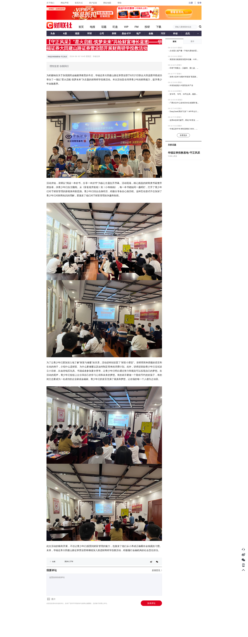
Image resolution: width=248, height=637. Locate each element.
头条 (53, 33)
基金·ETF (126, 33)
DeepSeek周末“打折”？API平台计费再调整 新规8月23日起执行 (184, 111)
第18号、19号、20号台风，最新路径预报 (184, 94)
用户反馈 (93, 3)
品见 (187, 33)
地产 (138, 33)
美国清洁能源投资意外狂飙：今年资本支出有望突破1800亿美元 (184, 59)
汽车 (163, 33)
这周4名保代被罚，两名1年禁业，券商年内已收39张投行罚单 (184, 120)
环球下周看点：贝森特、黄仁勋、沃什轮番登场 (184, 68)
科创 (175, 33)
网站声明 (64, 3)
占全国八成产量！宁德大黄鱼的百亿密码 (184, 50)
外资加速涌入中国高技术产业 (181, 85)
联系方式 (79, 3)
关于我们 (50, 3)
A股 (65, 33)
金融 (151, 33)
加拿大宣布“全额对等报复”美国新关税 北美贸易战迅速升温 (184, 77)
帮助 (119, 3)
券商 (114, 33)
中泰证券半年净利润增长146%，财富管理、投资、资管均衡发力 (184, 129)
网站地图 (107, 3)
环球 (89, 33)
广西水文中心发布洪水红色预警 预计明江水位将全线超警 (184, 103)
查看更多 (183, 135)
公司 (102, 33)
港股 (77, 33)
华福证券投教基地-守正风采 (57, 57)
